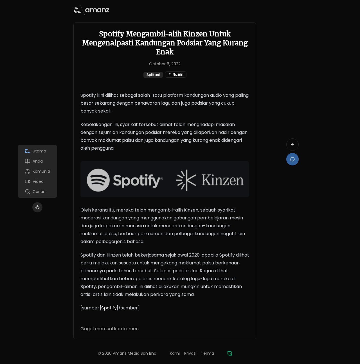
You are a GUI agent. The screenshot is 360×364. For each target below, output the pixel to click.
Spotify (109, 308)
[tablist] (37, 171)
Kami (175, 353)
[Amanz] (230, 353)
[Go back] (292, 144)
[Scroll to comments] (292, 159)
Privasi (190, 353)
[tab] (37, 151)
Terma (207, 353)
